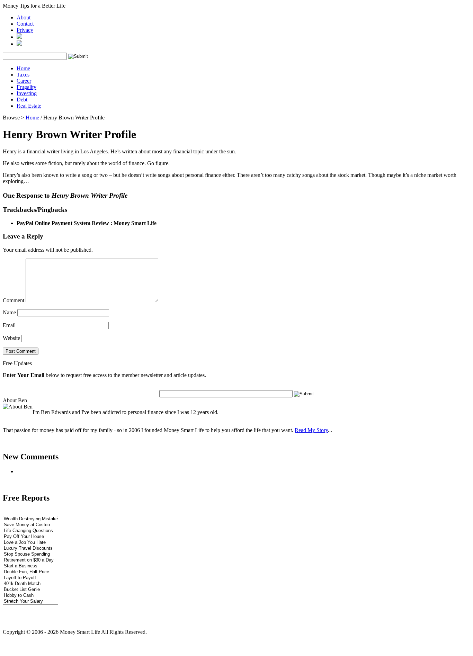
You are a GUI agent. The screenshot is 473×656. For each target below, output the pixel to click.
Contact (25, 24)
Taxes (23, 75)
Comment (13, 300)
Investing (27, 93)
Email (9, 325)
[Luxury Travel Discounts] (30, 548)
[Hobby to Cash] (30, 596)
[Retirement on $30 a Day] (30, 560)
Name (9, 312)
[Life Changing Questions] (30, 531)
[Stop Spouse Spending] (30, 554)
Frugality (26, 87)
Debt (22, 99)
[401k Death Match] (30, 584)
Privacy (25, 30)
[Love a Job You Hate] (30, 543)
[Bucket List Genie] (30, 590)
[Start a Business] (30, 566)
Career (24, 81)
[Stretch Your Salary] (30, 601)
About (23, 17)
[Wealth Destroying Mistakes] (30, 519)
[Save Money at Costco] (30, 525)
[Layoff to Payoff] (30, 578)
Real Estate (29, 106)
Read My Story (311, 430)
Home (23, 68)
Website (11, 338)
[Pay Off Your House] (30, 537)
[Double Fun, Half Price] (30, 572)
